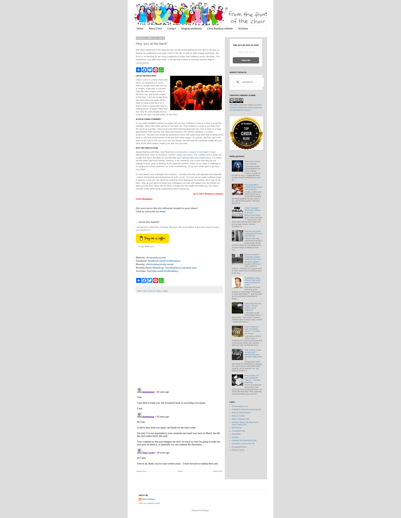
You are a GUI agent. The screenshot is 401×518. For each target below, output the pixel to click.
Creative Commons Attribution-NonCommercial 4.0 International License (245, 107)
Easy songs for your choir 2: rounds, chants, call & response (253, 306)
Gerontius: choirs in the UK (243, 444)
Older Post (217, 471)
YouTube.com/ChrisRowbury (162, 271)
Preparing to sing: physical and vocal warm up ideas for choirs (252, 281)
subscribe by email (155, 211)
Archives (243, 28)
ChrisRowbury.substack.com (181, 267)
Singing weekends (191, 28)
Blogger (205, 510)
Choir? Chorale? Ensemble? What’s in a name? (253, 210)
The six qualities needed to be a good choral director (253, 187)
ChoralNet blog (238, 431)
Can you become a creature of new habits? (190, 152)
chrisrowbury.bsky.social (159, 264)
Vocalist (235, 437)
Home (140, 28)
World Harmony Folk (240, 419)
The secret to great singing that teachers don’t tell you (253, 233)
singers (158, 291)
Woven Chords (238, 416)
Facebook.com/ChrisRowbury (164, 260)
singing (165, 291)
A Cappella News (239, 447)
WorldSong (236, 428)
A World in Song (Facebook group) (246, 409)
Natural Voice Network (241, 413)
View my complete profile (149, 503)
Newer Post (141, 471)
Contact (171, 28)
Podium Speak (238, 450)
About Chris (155, 28)
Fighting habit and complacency (195, 158)
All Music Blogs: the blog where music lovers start (245, 423)
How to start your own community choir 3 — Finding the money (252, 330)
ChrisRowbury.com (240, 406)
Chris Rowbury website (220, 28)
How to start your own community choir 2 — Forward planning (252, 378)
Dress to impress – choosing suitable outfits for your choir (253, 257)
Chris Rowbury (148, 499)
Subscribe (245, 60)
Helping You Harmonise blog (244, 440)
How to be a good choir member (252, 162)
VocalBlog (236, 434)
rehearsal (151, 291)
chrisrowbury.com (156, 257)
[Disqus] (179, 342)
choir (145, 291)
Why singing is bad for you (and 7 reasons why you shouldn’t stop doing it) (253, 354)
